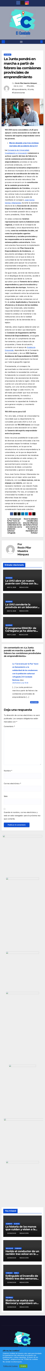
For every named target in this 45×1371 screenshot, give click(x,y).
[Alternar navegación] (21, 41)
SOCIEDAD (7, 54)
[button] (38, 42)
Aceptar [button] (23, 1366)
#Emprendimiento (19, 89)
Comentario (9, 726)
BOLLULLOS (9, 1248)
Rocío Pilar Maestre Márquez (26, 83)
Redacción (23, 587)
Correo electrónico (12, 783)
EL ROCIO (16, 1223)
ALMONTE (9, 1223)
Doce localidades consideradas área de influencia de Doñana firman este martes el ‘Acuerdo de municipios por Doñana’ (30, 526)
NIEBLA (16, 1273)
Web (6, 796)
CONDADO (18, 1248)
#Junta (31, 89)
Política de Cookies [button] (10, 1366)
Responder (34, 702)
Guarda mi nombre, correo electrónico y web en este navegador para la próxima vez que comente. (22, 815)
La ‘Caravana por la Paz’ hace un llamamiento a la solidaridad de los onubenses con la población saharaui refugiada (14, 526)
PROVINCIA (9, 1297)
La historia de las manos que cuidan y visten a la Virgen (20, 1229)
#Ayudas (30, 86)
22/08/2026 (12, 1233)
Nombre (8, 771)
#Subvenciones (18, 93)
